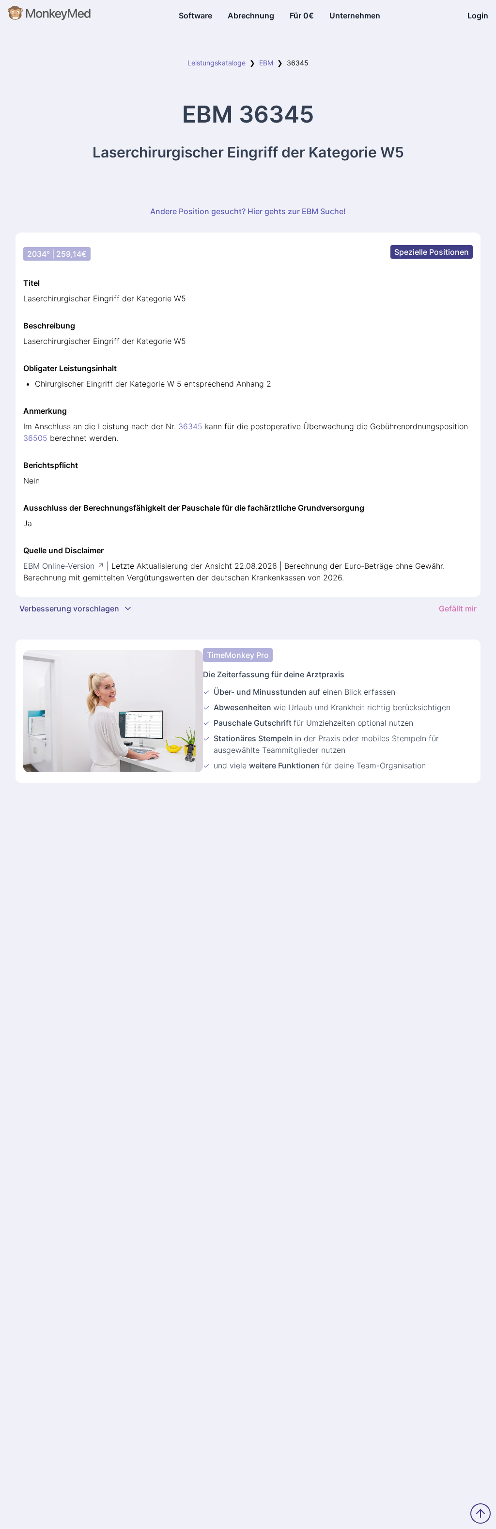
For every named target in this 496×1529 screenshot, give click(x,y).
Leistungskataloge (216, 63)
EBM (266, 63)
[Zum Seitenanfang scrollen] (480, 1513)
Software (195, 15)
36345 (190, 426)
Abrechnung (251, 15)
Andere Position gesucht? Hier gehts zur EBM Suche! (248, 211)
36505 (35, 438)
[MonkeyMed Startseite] (50, 15)
